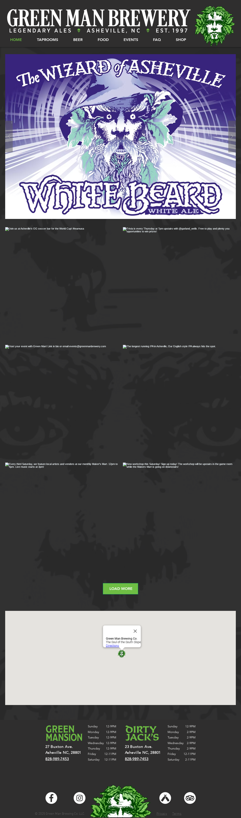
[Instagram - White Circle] (79, 798)
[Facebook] (51, 798)
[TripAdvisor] (190, 798)
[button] (47, 39)
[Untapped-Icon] (165, 798)
